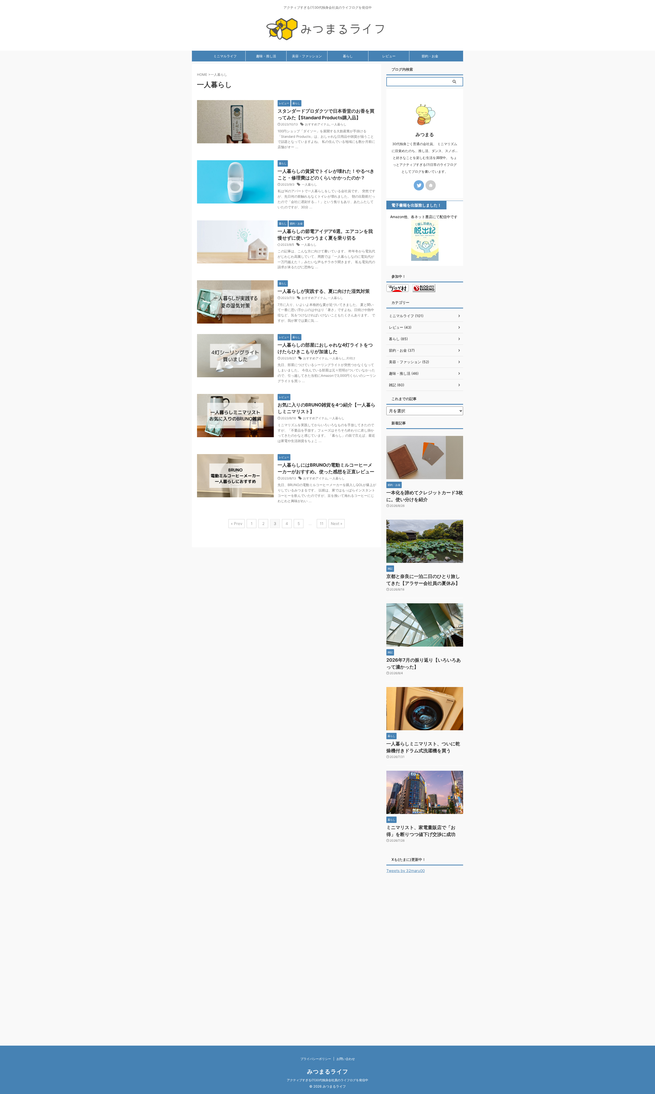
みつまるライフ (327, 1071)
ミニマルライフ (225, 56)
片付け (350, 358)
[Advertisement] (424, 956)
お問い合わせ (345, 1059)
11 (321, 523)
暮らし (348, 56)
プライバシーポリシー (315, 1059)
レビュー (389, 56)
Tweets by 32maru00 (405, 870)
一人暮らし (338, 124)
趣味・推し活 (266, 56)
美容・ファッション (307, 56)
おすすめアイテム (317, 124)
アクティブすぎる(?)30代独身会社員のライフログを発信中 (327, 1080)
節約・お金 (430, 56)
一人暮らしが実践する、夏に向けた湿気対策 (324, 291)
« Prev (236, 523)
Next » (336, 523)
